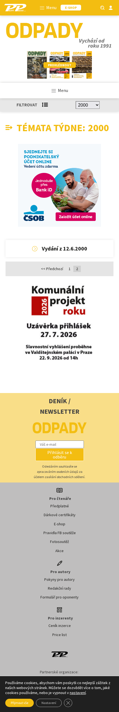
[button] (59, 454)
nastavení (78, 692)
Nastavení (49, 703)
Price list (59, 634)
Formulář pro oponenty (59, 597)
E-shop (59, 523)
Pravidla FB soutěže (59, 532)
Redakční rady (59, 588)
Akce (59, 550)
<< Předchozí (52, 268)
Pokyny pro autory (59, 579)
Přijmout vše (19, 703)
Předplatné (59, 505)
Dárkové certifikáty (60, 514)
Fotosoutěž (59, 541)
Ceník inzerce (59, 625)
